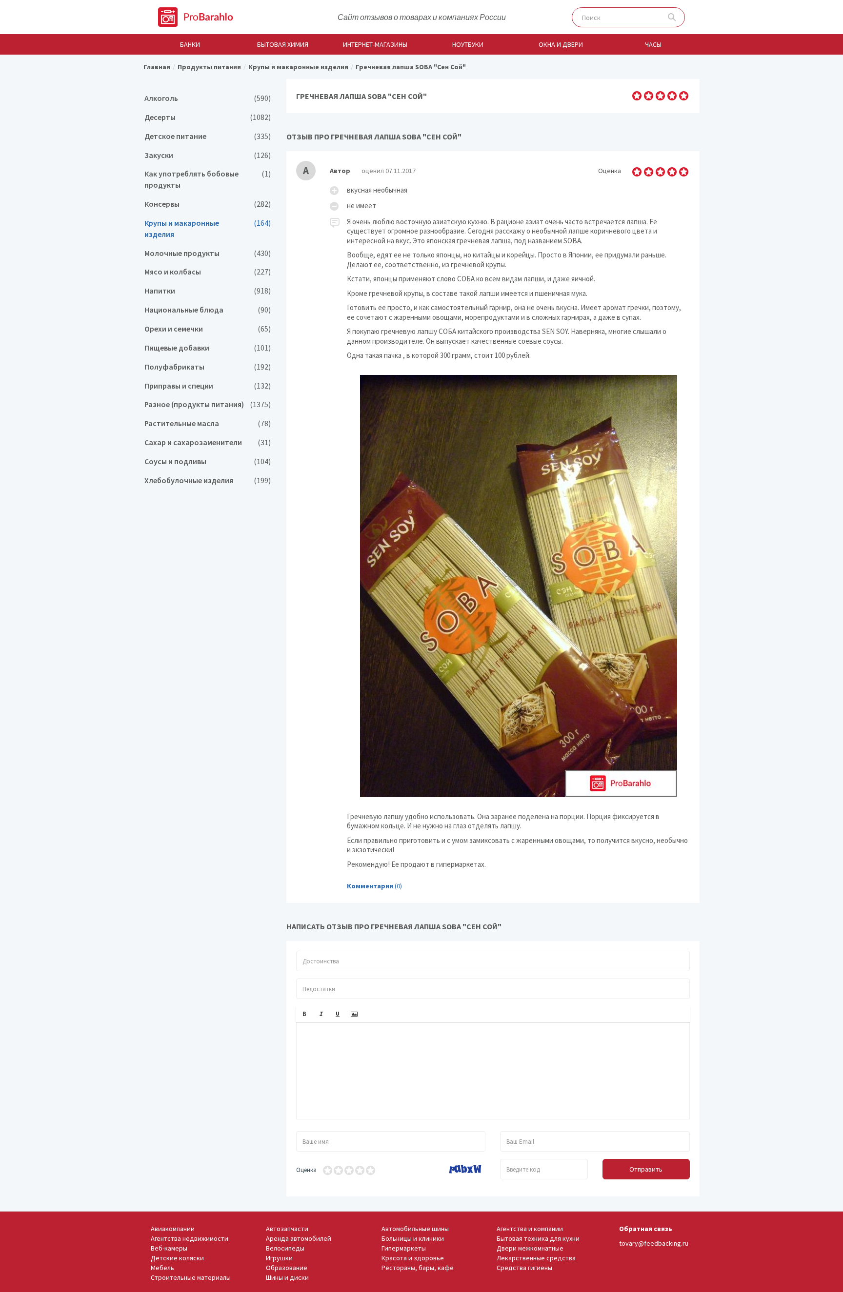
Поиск (672, 17)
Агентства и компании (530, 1228)
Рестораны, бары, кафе (417, 1267)
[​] (493, 1070)
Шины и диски (287, 1277)
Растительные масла (207, 423)
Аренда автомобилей (298, 1238)
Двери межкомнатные (530, 1248)
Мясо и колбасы (207, 271)
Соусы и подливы (207, 461)
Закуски (207, 155)
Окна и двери (561, 44)
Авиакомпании (173, 1228)
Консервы (207, 204)
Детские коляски (177, 1257)
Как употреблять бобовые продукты (207, 179)
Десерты (207, 117)
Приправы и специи (207, 385)
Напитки (207, 290)
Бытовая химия (282, 44)
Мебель (162, 1267)
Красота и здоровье (412, 1257)
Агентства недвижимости (189, 1238)
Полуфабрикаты (207, 366)
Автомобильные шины (415, 1228)
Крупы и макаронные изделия (207, 229)
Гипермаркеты (403, 1248)
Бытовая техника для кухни (538, 1238)
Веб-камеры (169, 1248)
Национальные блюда (207, 309)
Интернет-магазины (375, 44)
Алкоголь (207, 98)
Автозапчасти (287, 1228)
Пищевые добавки (207, 347)
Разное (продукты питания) (207, 404)
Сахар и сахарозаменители (207, 442)
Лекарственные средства (536, 1257)
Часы (653, 44)
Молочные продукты (207, 253)
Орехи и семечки (207, 328)
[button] (304, 1014)
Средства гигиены (524, 1267)
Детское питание (207, 136)
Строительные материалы (191, 1277)
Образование (286, 1267)
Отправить (645, 1169)
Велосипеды (285, 1248)
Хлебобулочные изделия (207, 480)
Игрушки (279, 1257)
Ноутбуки (467, 44)
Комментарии (370, 885)
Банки (190, 44)
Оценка (306, 1170)
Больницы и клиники (412, 1238)
